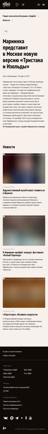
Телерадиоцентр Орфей (10, 370)
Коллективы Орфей (9, 377)
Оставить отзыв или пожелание (12, 352)
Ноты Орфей (27, 373)
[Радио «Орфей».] (17, 5)
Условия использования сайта (12, 401)
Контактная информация (10, 409)
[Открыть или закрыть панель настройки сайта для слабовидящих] (38, 4)
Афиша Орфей (7, 373)
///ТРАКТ (6, 391)
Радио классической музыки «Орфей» (19, 16)
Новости (6, 20)
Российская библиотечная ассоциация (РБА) (16, 387)
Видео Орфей (28, 370)
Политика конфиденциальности (12, 405)
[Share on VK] (6, 31)
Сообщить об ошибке (9, 355)
